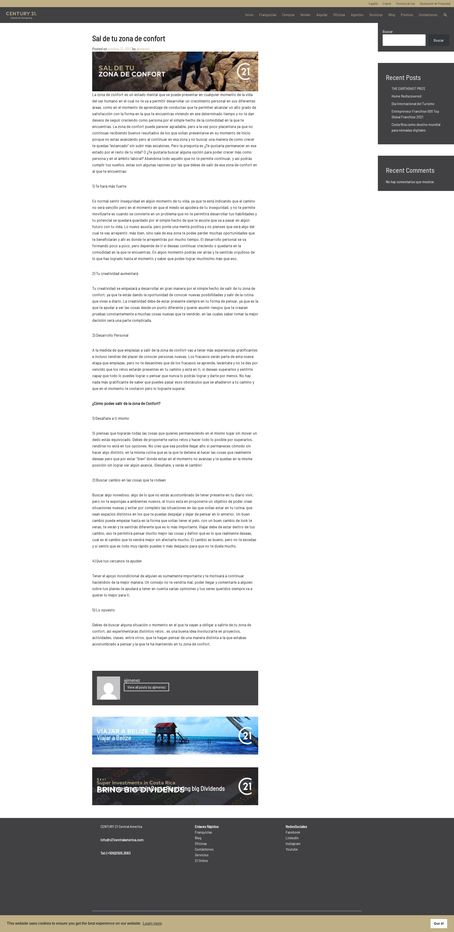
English (387, 3)
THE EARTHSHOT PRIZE (408, 88)
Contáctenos (428, 14)
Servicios (376, 14)
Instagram (293, 843)
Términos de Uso (405, 3)
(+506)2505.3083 (118, 853)
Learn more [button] (152, 923)
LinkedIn (292, 837)
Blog (392, 14)
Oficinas (339, 14)
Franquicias (267, 14)
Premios (407, 14)
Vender (305, 14)
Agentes (357, 14)
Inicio (249, 14)
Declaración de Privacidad (435, 3)
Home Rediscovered (406, 96)
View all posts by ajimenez (146, 687)
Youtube (292, 849)
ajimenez (143, 48)
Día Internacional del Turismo (413, 103)
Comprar (288, 14)
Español (373, 3)
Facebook (293, 832)
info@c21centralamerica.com (122, 839)
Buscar (388, 31)
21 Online (201, 860)
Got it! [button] (439, 923)
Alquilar (321, 14)
